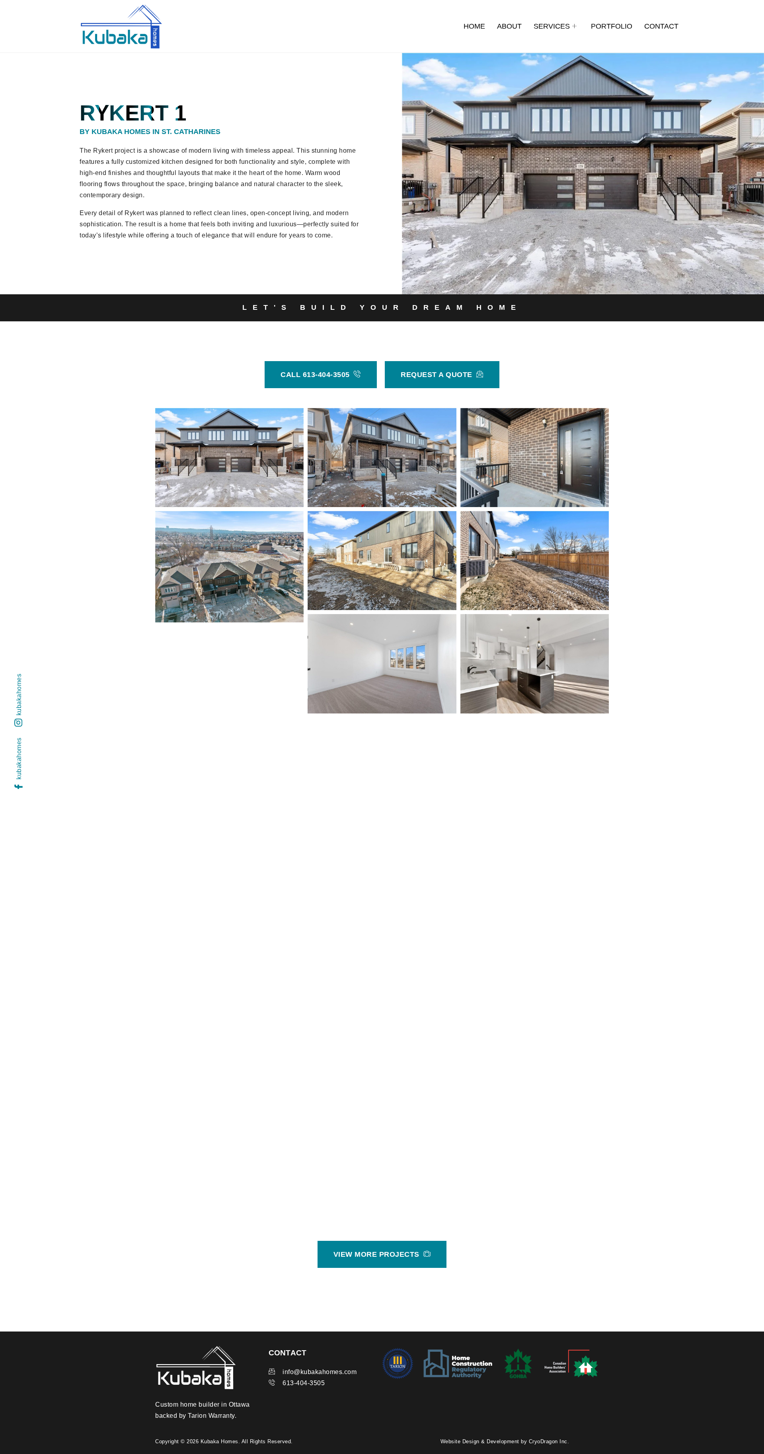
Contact (661, 26)
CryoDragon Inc (548, 1441)
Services (552, 26)
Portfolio (611, 26)
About (509, 26)
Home (474, 26)
